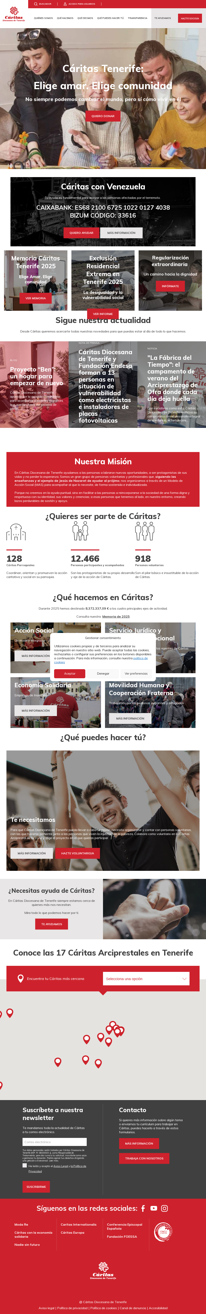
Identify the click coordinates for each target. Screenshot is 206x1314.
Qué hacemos (65, 18)
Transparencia (137, 18)
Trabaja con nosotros (144, 1158)
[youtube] (154, 1208)
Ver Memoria (36, 298)
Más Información (36, 656)
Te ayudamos (162, 18)
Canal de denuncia (133, 1308)
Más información (139, 1143)
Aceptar (69, 673)
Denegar (103, 673)
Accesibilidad (158, 1308)
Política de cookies (103, 1308)
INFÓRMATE (170, 286)
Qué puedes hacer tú (110, 18)
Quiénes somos (43, 18)
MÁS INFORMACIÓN (121, 233)
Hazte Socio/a (190, 18)
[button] (109, 1030)
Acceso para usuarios (82, 4)
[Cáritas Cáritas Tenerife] (14, 14)
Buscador (45, 4)
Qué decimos (85, 18)
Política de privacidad (72, 1308)
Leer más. (54, 1160)
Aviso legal (46, 1308)
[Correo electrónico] (55, 1142)
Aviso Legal (61, 1166)
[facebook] (143, 1208)
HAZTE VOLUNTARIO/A (77, 853)
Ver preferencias (136, 673)
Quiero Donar (103, 116)
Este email (42, 1160)
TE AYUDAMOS (51, 924)
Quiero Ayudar (81, 233)
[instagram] (164, 1208)
